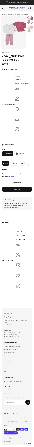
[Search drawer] (27, 8)
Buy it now (17, 189)
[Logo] (17, 7)
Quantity (4, 169)
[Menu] (3, 7)
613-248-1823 (8, 324)
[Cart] (31, 8)
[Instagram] (5, 386)
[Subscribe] (27, 402)
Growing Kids (6, 52)
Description (5, 222)
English (6, 413)
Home (4, 14)
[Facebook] (9, 386)
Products (9, 14)
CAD (13, 413)
